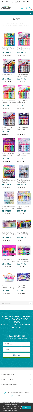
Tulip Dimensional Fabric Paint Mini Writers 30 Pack (8, 261)
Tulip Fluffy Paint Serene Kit (23, 207)
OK (26, 407)
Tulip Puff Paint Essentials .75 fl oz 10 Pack (23, 235)
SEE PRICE (6, 52)
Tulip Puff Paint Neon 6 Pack (8, 155)
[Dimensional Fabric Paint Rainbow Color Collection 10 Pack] (9, 171)
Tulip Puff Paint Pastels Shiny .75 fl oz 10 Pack (9, 235)
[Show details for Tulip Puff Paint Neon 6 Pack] (9, 145)
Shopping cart (30, 8)
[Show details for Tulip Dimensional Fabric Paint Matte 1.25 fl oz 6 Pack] (9, 66)
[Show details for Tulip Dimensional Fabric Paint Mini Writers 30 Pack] (9, 251)
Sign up (16, 355)
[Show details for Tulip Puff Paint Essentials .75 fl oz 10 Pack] (24, 224)
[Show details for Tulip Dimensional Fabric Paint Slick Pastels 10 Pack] (9, 198)
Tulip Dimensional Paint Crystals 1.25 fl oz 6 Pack (23, 50)
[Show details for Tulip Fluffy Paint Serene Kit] (24, 198)
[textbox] (14, 13)
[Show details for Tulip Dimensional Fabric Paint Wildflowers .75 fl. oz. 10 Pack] (24, 171)
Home (10, 23)
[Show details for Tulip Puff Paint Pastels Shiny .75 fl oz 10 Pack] (9, 224)
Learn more (20, 407)
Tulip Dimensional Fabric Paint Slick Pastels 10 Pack (8, 208)
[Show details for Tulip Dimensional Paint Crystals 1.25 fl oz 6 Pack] (24, 39)
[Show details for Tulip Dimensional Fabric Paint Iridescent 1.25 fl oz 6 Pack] (24, 145)
